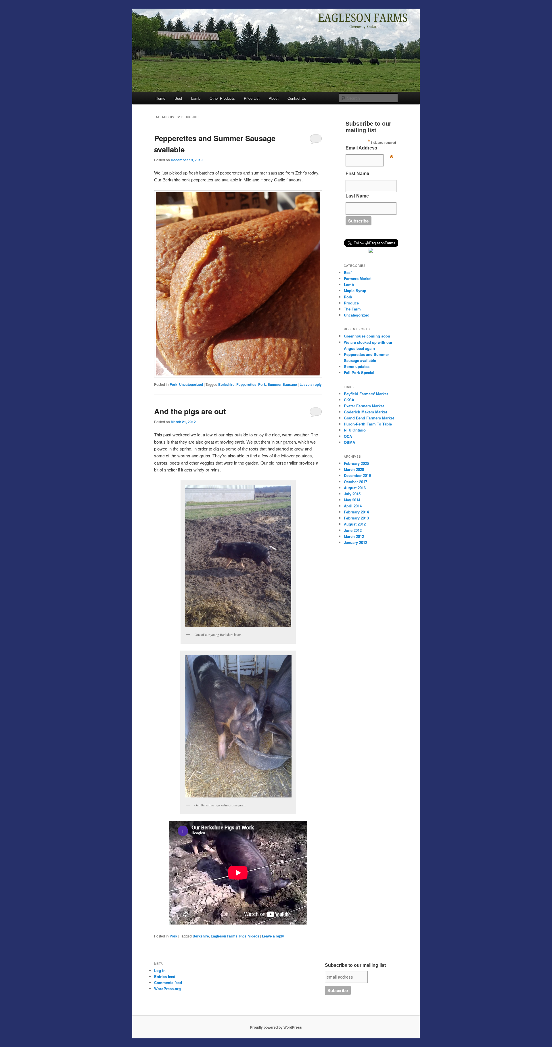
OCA (348, 436)
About (274, 98)
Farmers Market (357, 278)
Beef (178, 98)
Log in (160, 970)
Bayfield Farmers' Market (366, 393)
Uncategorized (191, 384)
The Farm (352, 309)
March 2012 (354, 536)
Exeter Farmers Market (364, 406)
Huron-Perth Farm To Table (368, 424)
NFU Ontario (355, 430)
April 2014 (353, 506)
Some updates (356, 366)
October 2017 (355, 481)
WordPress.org (167, 988)
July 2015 (352, 493)
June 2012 (353, 530)
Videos (253, 936)
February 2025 (356, 463)
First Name (357, 173)
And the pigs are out (190, 411)
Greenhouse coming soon (367, 336)
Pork (173, 384)
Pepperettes (246, 384)
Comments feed (168, 982)
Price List (252, 98)
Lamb (195, 98)
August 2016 (355, 487)
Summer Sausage (282, 384)
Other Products (222, 98)
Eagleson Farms (224, 936)
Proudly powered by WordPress (276, 1027)
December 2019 (357, 475)
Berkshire (226, 384)
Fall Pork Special (359, 372)
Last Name (357, 195)
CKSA (349, 399)
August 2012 (355, 524)
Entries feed (164, 976)
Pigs (242, 936)
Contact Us (297, 98)
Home (160, 98)
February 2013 (356, 518)
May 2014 (352, 500)
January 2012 (355, 542)
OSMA (349, 442)
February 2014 (356, 512)
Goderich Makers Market (365, 412)
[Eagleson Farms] (371, 251)
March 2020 (354, 469)
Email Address (369, 149)
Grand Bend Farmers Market (369, 418)
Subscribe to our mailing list (355, 965)
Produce (351, 303)
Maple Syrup (355, 290)
